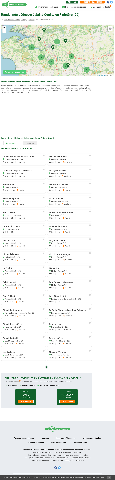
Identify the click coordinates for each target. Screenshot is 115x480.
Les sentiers (11, 143)
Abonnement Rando (101, 7)
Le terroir (30, 143)
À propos (72, 2)
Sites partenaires (58, 443)
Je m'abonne (25, 401)
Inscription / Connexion (66, 438)
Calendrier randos (36, 443)
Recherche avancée (16, 72)
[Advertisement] (46, 111)
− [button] (4, 31)
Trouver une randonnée (48, 7)
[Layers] (110, 28)
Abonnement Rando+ (92, 438)
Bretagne (24, 20)
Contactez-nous (80, 443)
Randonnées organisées (75, 7)
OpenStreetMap (102, 75)
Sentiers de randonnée (12, 20)
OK (109, 477)
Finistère (31, 20)
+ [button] (4, 27)
